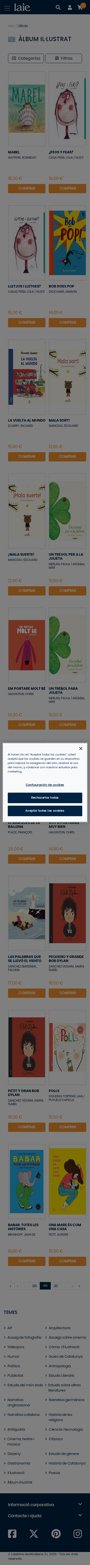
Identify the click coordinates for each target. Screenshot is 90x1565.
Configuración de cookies (45, 785)
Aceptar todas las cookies (45, 811)
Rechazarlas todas (45, 798)
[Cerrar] (80, 748)
